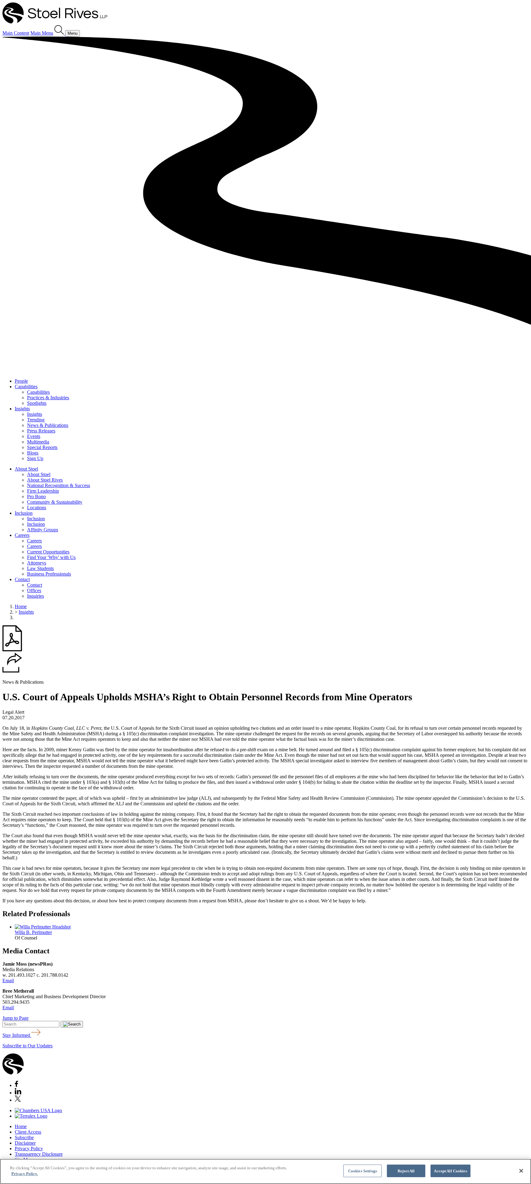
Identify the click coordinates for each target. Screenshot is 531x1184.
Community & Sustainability (54, 502)
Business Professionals (49, 573)
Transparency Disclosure (39, 1154)
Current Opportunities (48, 551)
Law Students (40, 568)
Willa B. (33, 932)
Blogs (32, 452)
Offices (34, 590)
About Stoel (26, 468)
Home (21, 606)
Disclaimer (25, 1143)
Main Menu (41, 33)
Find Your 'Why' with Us (51, 557)
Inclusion (24, 513)
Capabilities (26, 386)
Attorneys (36, 562)
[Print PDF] (12, 649)
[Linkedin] (18, 1092)
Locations (36, 507)
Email (8, 980)
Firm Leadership (43, 491)
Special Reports (42, 447)
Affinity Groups (42, 529)
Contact (22, 579)
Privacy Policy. (24, 1173)
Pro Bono (36, 496)
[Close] (521, 1171)
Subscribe (24, 1137)
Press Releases (41, 430)
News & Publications (47, 425)
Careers (22, 535)
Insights (22, 408)
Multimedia (38, 441)
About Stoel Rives (45, 480)
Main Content (15, 33)
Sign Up (35, 458)
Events (33, 436)
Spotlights (36, 403)
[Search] (59, 33)
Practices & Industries (48, 397)
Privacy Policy (29, 1148)
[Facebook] (16, 1085)
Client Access (28, 1132)
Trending (36, 419)
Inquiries (35, 596)
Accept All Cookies (450, 1171)
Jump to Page (15, 1018)
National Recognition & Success (58, 485)
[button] (12, 671)
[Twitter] (18, 1100)
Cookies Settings (362, 1171)
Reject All (406, 1171)
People (21, 381)
